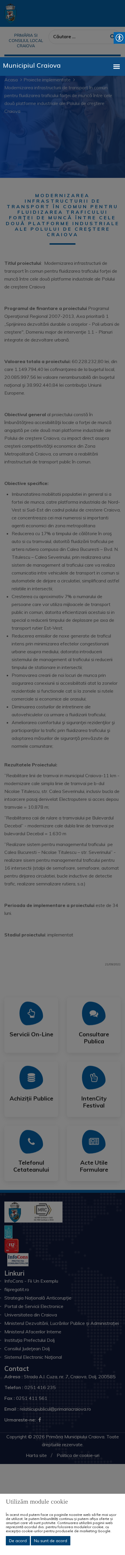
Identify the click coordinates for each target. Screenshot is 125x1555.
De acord (18, 1540)
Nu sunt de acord (50, 1540)
